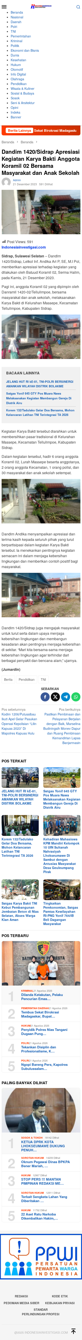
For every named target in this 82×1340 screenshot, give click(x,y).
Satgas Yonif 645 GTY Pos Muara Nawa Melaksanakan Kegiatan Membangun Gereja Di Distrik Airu (39, 398)
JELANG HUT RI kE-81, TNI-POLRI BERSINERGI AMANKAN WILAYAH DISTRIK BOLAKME (39, 383)
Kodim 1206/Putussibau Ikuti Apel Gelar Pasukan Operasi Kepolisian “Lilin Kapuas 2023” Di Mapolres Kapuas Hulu (19, 721)
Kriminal (27, 990)
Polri (25, 1043)
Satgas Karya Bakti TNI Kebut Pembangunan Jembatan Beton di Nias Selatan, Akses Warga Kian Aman (20, 911)
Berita (8, 679)
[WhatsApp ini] (75, 696)
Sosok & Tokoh (32, 1137)
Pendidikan (27, 679)
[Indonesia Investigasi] (41, 6)
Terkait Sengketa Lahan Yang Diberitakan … (44, 1199)
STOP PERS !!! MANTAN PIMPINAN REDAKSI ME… (42, 1181)
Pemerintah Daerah (35, 1008)
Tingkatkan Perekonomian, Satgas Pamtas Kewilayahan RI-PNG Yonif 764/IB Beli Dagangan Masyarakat (60, 913)
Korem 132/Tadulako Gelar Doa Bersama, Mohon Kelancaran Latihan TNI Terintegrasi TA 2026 (40, 412)
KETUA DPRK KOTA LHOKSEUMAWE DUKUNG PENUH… (43, 1146)
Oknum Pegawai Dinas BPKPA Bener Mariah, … (45, 1164)
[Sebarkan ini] (45, 696)
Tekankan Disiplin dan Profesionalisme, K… (38, 1049)
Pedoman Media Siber (21, 1303)
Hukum (26, 1025)
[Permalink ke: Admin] (6, 181)
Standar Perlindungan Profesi (40, 1311)
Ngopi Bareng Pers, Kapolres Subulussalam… (44, 1066)
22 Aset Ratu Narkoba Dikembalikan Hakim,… (39, 1216)
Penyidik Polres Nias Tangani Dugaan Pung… (44, 1032)
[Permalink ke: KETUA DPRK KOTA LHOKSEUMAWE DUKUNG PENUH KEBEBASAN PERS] (41, 1110)
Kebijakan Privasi (60, 1303)
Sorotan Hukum (32, 1157)
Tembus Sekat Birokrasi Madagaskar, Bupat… (40, 1014)
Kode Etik (60, 1296)
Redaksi (21, 1296)
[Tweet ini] (55, 696)
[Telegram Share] (65, 696)
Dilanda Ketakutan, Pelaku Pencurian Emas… (42, 997)
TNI (43, 679)
